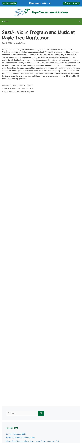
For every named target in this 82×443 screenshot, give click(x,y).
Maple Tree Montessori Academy (50, 12)
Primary (22, 85)
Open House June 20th (16, 434)
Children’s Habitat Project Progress (19, 92)
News (15, 85)
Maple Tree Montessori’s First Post (19, 88)
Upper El (29, 85)
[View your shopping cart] (79, 21)
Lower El (8, 85)
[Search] (41, 413)
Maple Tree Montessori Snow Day (20, 438)
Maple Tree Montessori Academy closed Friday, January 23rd (32, 441)
